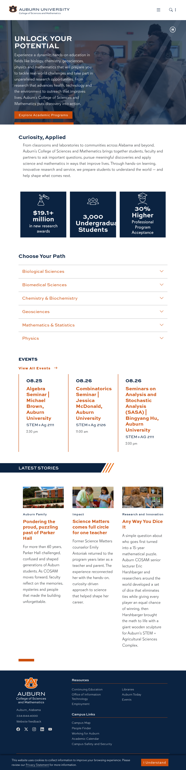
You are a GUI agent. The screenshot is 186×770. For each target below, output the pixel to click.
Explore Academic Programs (43, 115)
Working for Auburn (85, 733)
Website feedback (28, 721)
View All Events (35, 367)
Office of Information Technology (86, 696)
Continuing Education (87, 689)
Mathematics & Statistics (48, 325)
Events (127, 699)
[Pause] (173, 29)
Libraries (128, 689)
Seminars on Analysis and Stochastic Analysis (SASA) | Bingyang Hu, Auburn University (142, 409)
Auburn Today (131, 694)
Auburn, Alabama (28, 710)
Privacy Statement (37, 765)
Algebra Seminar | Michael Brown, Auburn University (38, 403)
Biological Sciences (43, 271)
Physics (30, 338)
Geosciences (36, 311)
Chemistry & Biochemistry (50, 298)
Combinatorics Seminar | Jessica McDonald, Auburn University (94, 403)
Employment (81, 704)
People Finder (81, 728)
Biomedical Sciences (44, 284)
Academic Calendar (85, 738)
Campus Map (81, 723)
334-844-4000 (27, 715)
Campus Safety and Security (92, 744)
